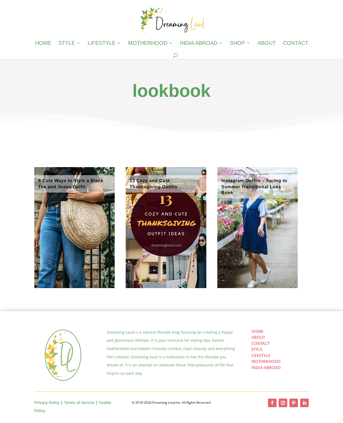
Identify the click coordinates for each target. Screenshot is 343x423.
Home (43, 43)
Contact (295, 43)
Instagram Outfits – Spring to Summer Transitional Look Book (254, 186)
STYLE (256, 349)
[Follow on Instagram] (283, 403)
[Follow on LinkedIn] (304, 403)
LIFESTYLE (260, 355)
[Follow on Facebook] (272, 403)
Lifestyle (101, 43)
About (267, 43)
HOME (257, 331)
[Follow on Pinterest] (293, 403)
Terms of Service (79, 402)
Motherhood (147, 43)
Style (66, 43)
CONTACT (260, 343)
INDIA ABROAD (266, 367)
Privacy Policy (47, 402)
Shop (237, 43)
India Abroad (198, 43)
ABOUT (258, 337)
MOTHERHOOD (266, 361)
